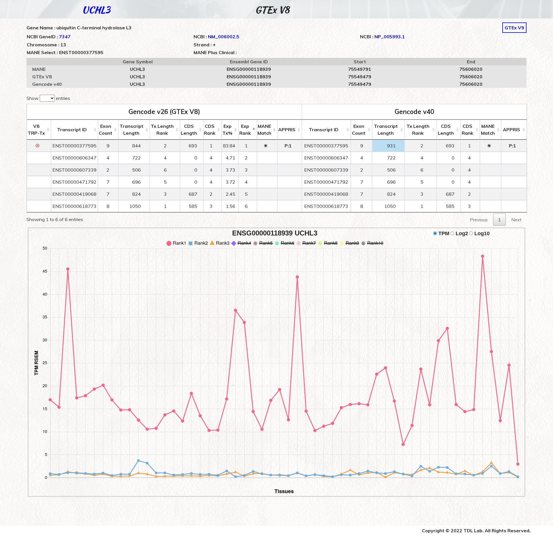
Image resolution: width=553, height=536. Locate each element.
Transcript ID (72, 129)
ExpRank (245, 129)
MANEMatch (264, 129)
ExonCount (105, 129)
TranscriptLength (131, 129)
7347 (65, 36)
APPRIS (287, 129)
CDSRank (209, 129)
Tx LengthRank (162, 129)
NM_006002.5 (223, 36)
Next (516, 220)
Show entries (48, 98)
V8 (36, 129)
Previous (479, 220)
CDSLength (189, 129)
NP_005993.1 (389, 36)
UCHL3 (96, 9)
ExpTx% (227, 129)
